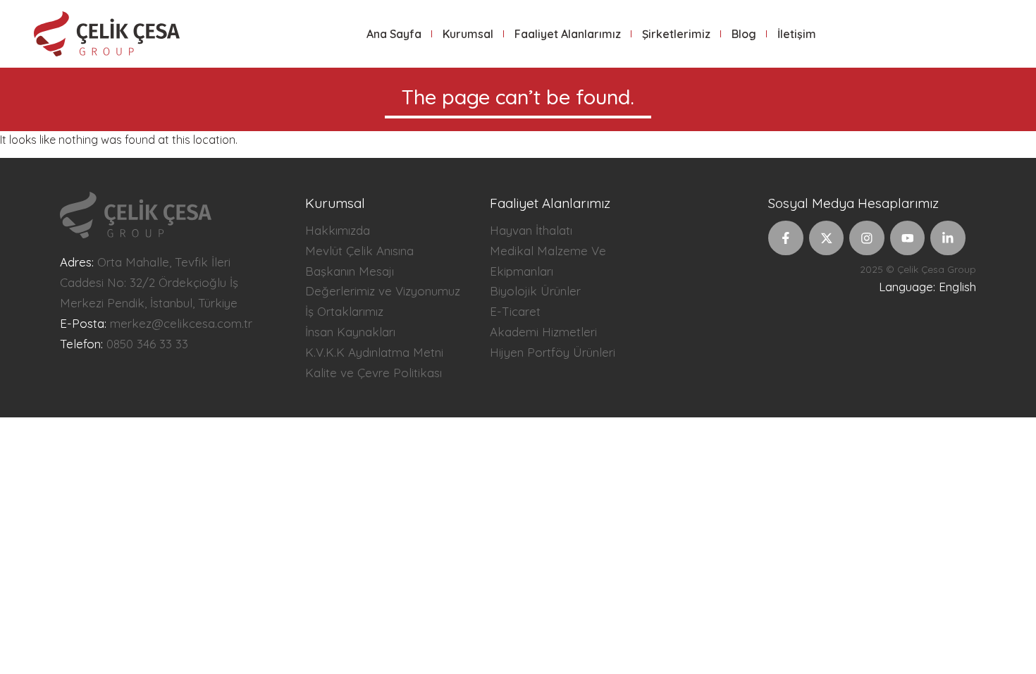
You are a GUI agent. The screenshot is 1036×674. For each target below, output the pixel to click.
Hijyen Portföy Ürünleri (552, 352)
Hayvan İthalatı (531, 230)
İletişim (796, 34)
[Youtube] (907, 238)
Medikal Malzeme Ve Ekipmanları (548, 260)
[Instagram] (866, 238)
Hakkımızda (337, 230)
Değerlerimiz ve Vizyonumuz (382, 290)
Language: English (927, 286)
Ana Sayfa (393, 34)
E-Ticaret (515, 311)
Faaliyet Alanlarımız (567, 34)
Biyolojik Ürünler (535, 290)
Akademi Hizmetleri (543, 331)
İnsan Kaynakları (350, 331)
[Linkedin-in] (948, 238)
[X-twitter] (826, 238)
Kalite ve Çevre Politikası (373, 372)
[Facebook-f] (785, 238)
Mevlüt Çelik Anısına (359, 250)
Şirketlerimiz (676, 34)
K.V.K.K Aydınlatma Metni (374, 352)
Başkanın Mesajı (349, 271)
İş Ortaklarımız (344, 311)
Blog (744, 34)
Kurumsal (468, 34)
